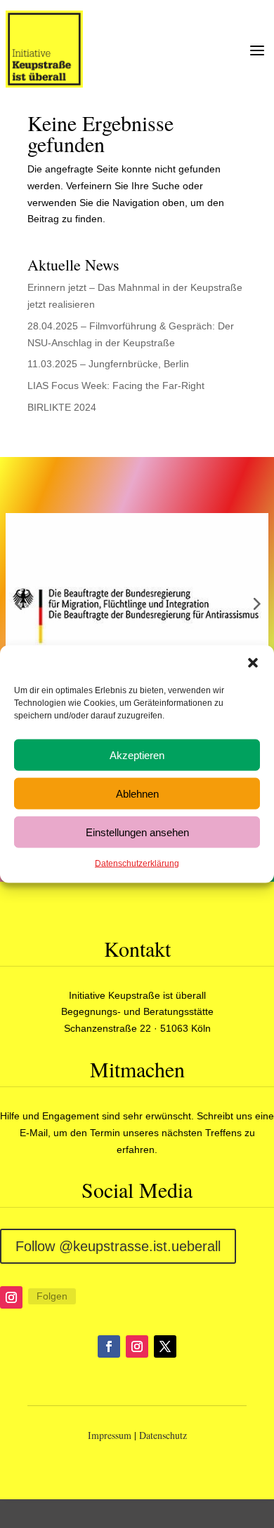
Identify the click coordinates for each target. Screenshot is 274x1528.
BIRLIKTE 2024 (61, 407)
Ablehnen (137, 793)
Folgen (52, 1296)
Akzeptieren (137, 754)
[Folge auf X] (165, 1346)
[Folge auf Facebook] (109, 1346)
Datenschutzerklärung (137, 863)
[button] (253, 663)
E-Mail (34, 1132)
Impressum (109, 1435)
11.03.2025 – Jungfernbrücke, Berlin (108, 363)
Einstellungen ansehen (137, 832)
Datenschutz (163, 1435)
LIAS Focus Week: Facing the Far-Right (115, 385)
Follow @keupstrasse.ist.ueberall (118, 1246)
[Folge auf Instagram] (11, 1297)
